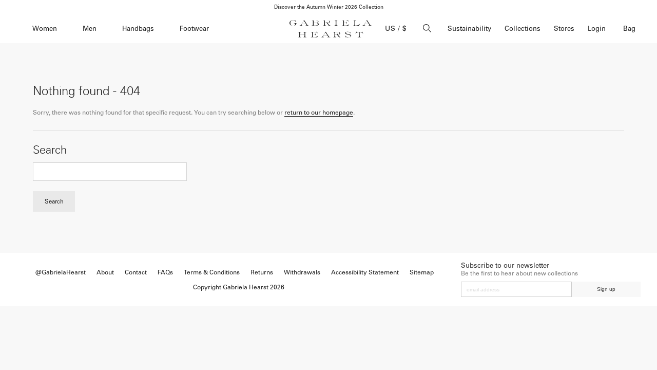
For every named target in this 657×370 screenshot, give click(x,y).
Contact (136, 272)
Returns (261, 272)
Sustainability (469, 28)
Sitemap (422, 272)
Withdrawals (302, 272)
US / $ (396, 28)
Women (44, 28)
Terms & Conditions (212, 272)
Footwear (194, 28)
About (105, 272)
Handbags (138, 28)
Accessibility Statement (365, 272)
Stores (564, 28)
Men (89, 28)
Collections (522, 28)
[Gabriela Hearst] (330, 29)
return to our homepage (318, 112)
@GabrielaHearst (60, 272)
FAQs (165, 272)
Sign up (606, 289)
